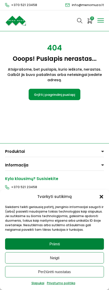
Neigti (54, 258)
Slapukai (37, 283)
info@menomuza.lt (88, 5)
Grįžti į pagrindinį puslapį (54, 94)
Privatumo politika (61, 283)
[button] (101, 196)
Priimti (54, 244)
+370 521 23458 (24, 5)
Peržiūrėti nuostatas (54, 272)
